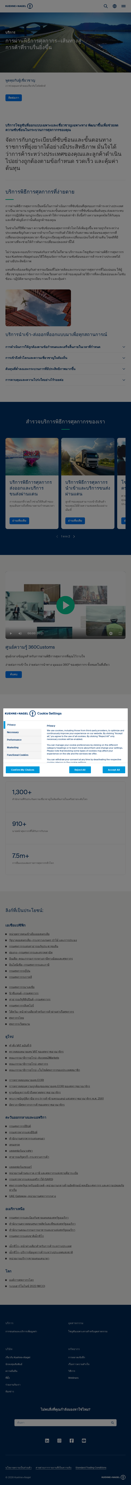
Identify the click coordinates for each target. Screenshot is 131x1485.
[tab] (22, 725)
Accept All (114, 769)
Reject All (80, 769)
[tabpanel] (86, 751)
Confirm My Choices (22, 769)
